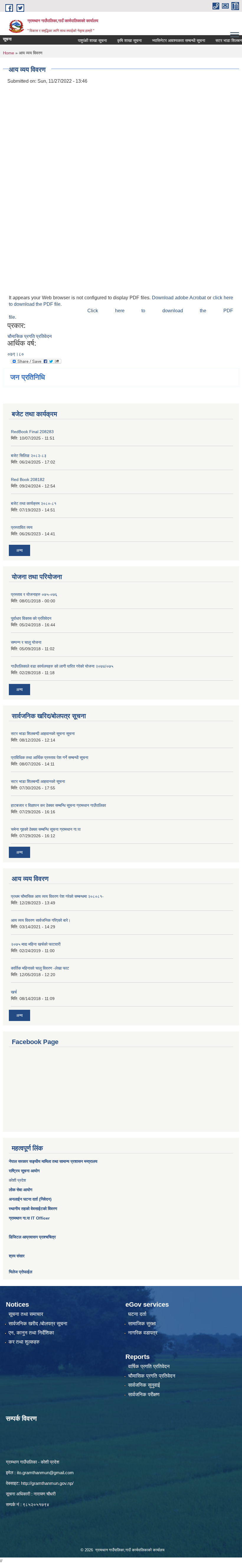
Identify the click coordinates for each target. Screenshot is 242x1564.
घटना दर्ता (137, 1314)
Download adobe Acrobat (179, 297)
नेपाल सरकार (18, 1161)
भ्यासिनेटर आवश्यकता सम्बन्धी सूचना (165, 40)
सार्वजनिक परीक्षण (143, 1394)
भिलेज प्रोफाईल (20, 1271)
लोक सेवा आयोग (20, 1189)
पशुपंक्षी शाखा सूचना (79, 40)
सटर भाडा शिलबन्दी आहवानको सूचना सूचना (43, 733)
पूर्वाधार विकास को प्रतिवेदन (31, 618)
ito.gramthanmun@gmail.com (45, 1472)
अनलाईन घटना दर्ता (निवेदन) (30, 1199)
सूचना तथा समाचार (26, 1314)
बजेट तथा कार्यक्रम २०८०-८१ (33, 503)
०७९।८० (15, 354)
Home (8, 53)
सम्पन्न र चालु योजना (26, 642)
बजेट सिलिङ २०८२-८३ (28, 455)
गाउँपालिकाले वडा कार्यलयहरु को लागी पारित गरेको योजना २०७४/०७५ (62, 666)
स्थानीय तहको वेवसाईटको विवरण (33, 1208)
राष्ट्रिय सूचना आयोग (24, 1170)
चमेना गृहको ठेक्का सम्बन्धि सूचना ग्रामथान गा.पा (46, 829)
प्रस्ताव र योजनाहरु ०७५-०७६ (34, 594)
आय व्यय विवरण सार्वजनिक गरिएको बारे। (41, 920)
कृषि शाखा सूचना (116, 40)
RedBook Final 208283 (32, 431)
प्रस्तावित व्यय (21, 527)
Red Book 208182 (28, 479)
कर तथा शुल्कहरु (24, 1342)
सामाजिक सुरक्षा (142, 1323)
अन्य (19, 550)
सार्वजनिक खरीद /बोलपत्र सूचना (38, 1323)
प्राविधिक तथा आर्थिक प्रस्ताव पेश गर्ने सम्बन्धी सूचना (49, 757)
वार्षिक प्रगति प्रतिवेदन (149, 1366)
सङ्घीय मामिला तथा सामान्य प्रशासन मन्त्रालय (62, 1161)
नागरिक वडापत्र (142, 1333)
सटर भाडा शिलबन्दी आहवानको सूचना (38, 781)
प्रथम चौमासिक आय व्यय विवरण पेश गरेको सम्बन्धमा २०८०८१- (57, 896)
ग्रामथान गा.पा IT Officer (29, 1218)
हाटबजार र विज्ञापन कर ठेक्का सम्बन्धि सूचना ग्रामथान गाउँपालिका (58, 805)
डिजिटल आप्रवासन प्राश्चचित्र (32, 1237)
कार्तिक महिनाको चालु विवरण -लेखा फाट (40, 968)
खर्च (14, 992)
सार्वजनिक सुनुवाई (144, 1385)
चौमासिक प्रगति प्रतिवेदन (29, 336)
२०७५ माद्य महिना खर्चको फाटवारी (35, 944)
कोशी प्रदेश (17, 1180)
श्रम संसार (16, 1256)
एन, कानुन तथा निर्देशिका (31, 1333)
